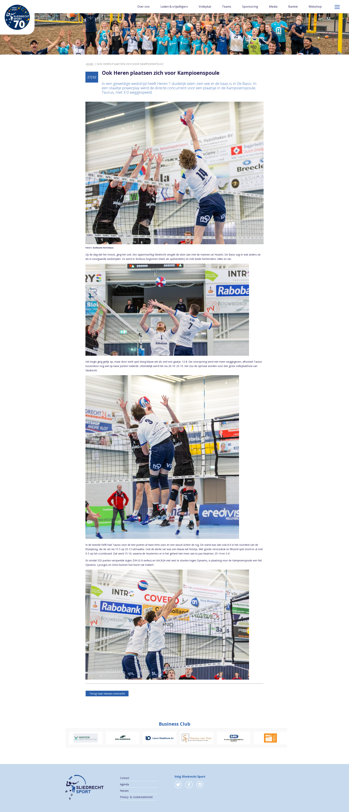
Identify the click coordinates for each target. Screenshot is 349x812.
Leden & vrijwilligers (174, 7)
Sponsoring (250, 7)
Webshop (315, 7)
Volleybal (205, 7)
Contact (124, 778)
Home (89, 64)
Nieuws (124, 790)
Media (273, 7)
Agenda (124, 784)
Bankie (293, 7)
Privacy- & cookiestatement (136, 797)
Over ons (143, 7)
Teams (226, 7)
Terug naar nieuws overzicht (107, 693)
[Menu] (337, 7)
